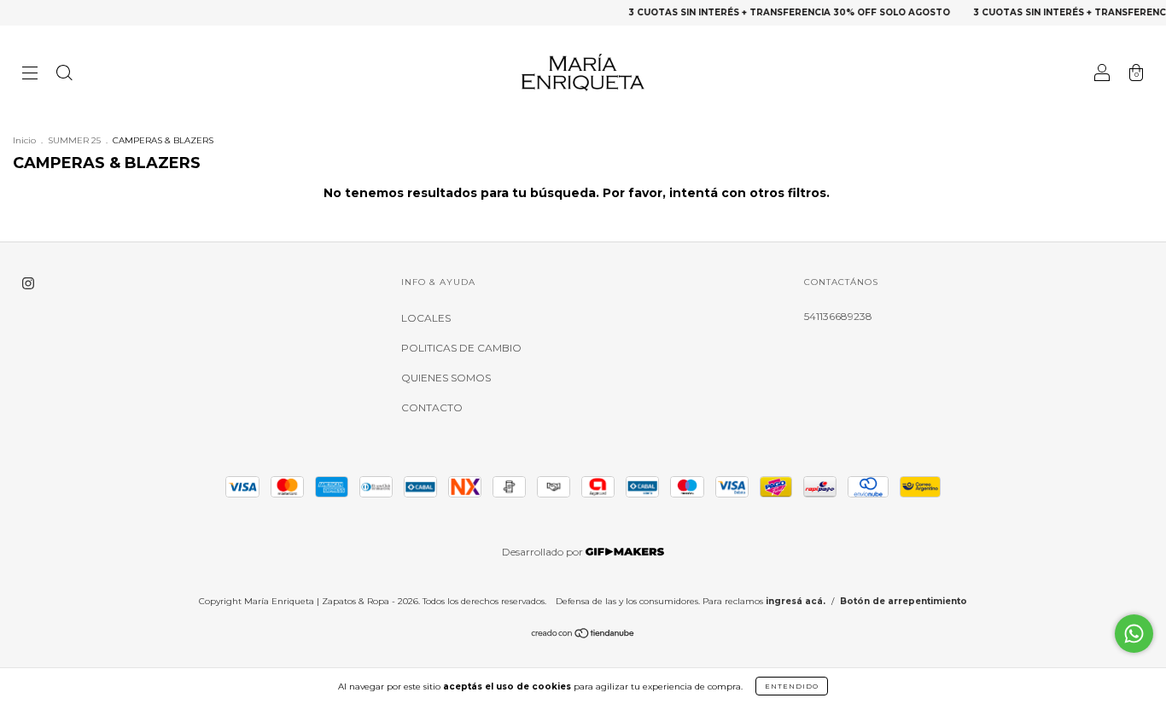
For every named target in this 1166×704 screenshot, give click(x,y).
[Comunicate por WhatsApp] (1134, 633)
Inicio (24, 140)
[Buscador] (64, 74)
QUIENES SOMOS (446, 377)
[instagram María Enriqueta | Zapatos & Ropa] (28, 282)
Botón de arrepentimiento (903, 601)
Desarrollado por (544, 551)
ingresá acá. (795, 601)
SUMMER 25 (74, 140)
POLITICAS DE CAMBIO (461, 347)
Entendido (792, 686)
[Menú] (29, 74)
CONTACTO (432, 407)
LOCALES (426, 317)
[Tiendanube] (583, 635)
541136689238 (838, 316)
